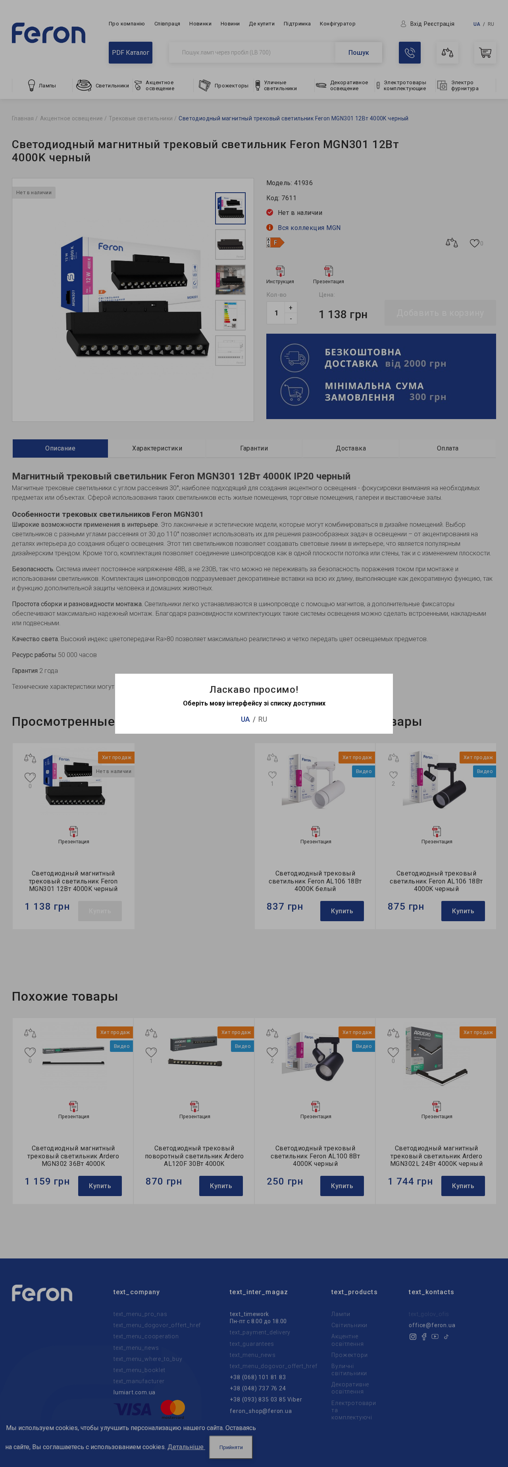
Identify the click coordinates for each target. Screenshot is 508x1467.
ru (262, 719)
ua (245, 719)
